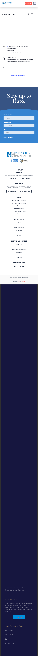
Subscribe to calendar (18, 75)
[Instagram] (17, 266)
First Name (7, 115)
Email (6, 129)
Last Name (7, 122)
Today (19, 68)
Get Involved (9, 639)
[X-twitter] (20, 266)
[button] (19, 285)
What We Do (9, 635)
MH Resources (10, 643)
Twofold (23, 281)
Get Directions (18, 53)
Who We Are (9, 631)
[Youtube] (23, 266)
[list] (19, 55)
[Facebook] (14, 266)
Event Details (11, 53)
